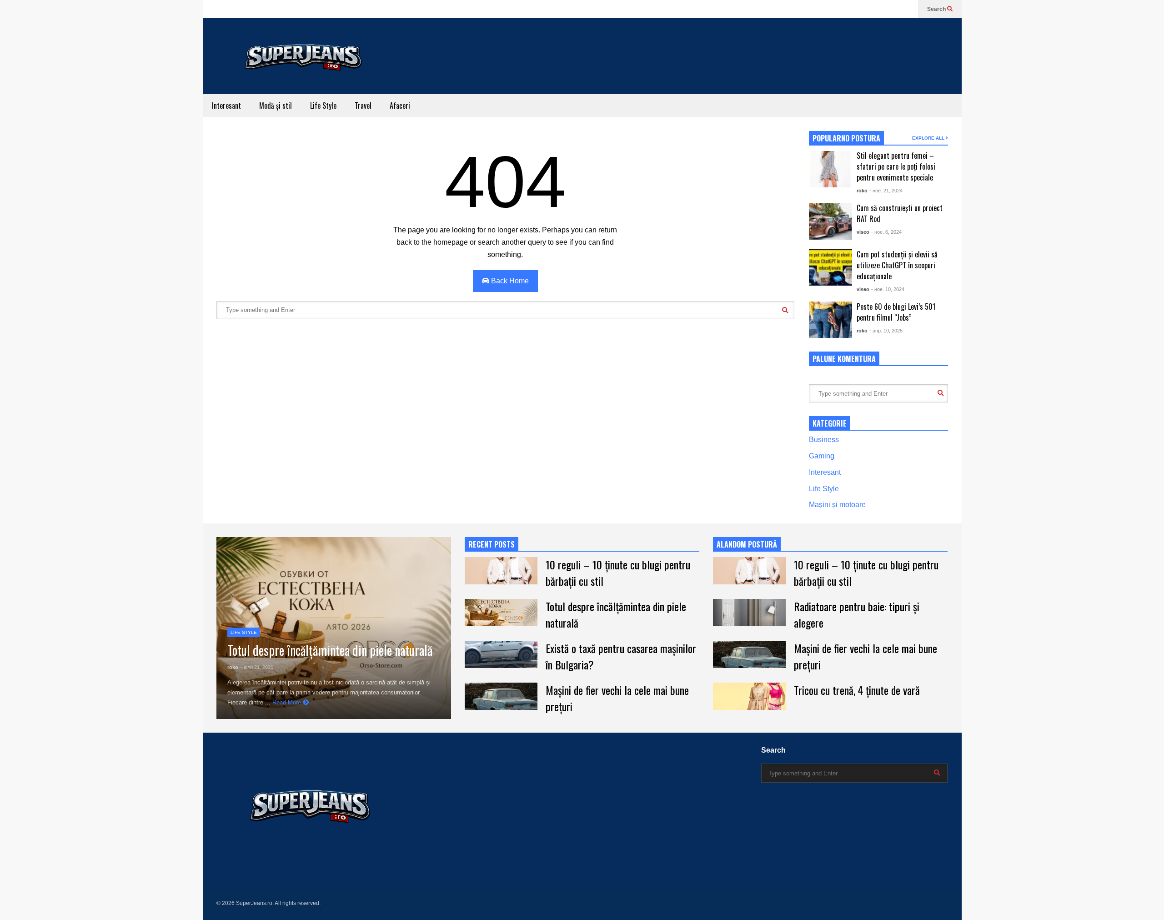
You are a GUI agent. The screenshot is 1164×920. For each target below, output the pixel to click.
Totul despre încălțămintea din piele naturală (329, 650)
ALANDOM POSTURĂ (747, 544)
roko (862, 190)
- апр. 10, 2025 (886, 330)
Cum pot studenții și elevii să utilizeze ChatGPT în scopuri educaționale (897, 265)
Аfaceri (400, 105)
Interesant (226, 105)
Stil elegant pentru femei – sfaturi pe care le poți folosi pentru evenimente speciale (896, 166)
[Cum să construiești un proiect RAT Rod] (830, 221)
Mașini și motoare (837, 504)
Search (937, 9)
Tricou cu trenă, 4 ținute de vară (857, 690)
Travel (363, 105)
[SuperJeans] (303, 79)
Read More (287, 702)
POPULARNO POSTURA (846, 138)
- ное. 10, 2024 (887, 289)
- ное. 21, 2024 (886, 190)
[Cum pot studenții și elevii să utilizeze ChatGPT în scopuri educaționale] (830, 267)
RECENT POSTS (491, 544)
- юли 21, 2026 (257, 667)
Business (824, 439)
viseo (863, 232)
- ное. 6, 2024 (886, 232)
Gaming (821, 456)
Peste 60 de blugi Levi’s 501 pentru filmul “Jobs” (896, 312)
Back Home (509, 281)
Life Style (323, 105)
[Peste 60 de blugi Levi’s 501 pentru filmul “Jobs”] (830, 320)
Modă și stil (275, 105)
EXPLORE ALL (929, 138)
